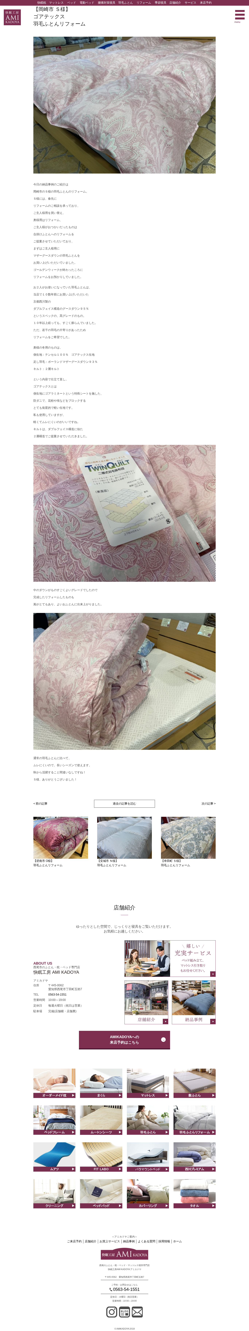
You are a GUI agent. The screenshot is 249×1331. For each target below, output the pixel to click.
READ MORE (54, 1087)
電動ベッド (87, 2)
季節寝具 (160, 2)
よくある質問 (146, 1241)
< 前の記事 (40, 803)
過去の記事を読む (124, 803)
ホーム (177, 1241)
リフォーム (144, 2)
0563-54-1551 (57, 994)
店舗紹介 (175, 2)
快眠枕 (41, 2)
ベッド (71, 2)
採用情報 (164, 1241)
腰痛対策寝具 (106, 2)
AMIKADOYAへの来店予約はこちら (124, 1039)
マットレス (56, 2)
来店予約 (206, 2)
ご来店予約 (74, 1241)
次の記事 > (209, 803)
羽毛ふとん (125, 2)
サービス (190, 2)
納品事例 (129, 1241)
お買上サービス (110, 1241)
